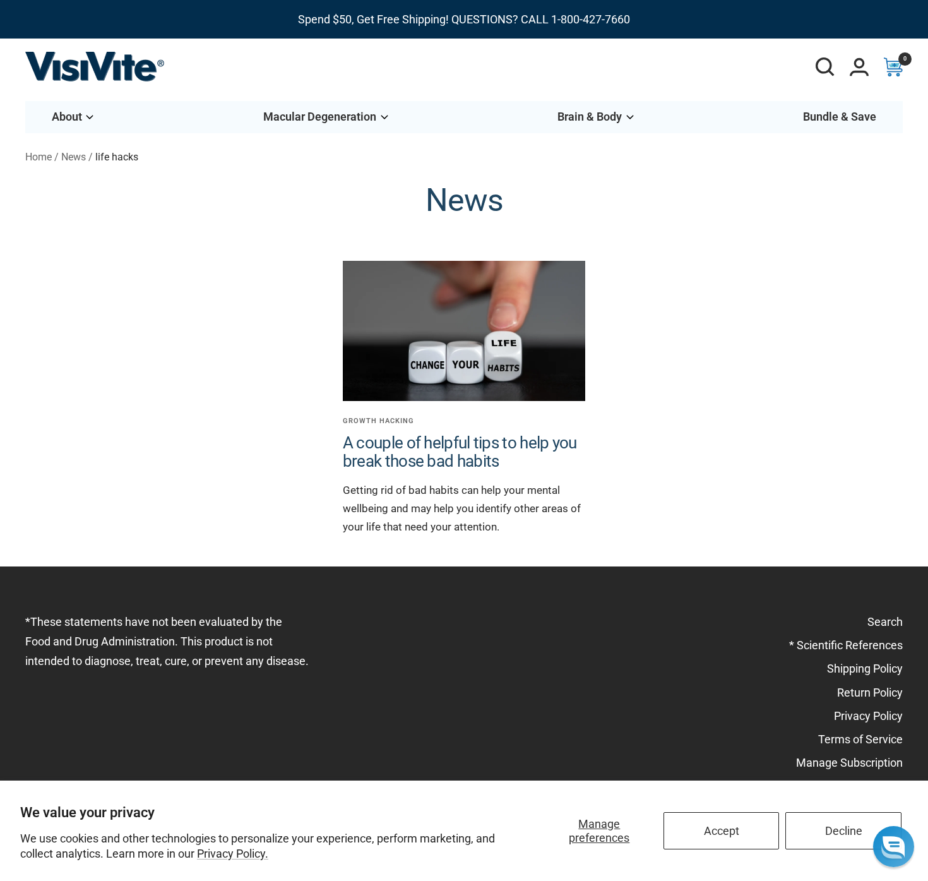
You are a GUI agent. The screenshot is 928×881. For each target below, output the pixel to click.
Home (38, 157)
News (73, 157)
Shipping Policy (865, 668)
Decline (843, 830)
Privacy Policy (868, 715)
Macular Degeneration (319, 116)
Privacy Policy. (232, 853)
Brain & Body (589, 116)
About (67, 116)
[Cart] (893, 66)
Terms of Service (860, 739)
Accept (721, 830)
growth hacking (378, 421)
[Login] (859, 66)
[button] (893, 846)
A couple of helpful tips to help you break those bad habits (460, 451)
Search (885, 621)
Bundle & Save (839, 116)
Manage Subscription (849, 762)
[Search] (825, 66)
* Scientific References (846, 645)
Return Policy (870, 692)
